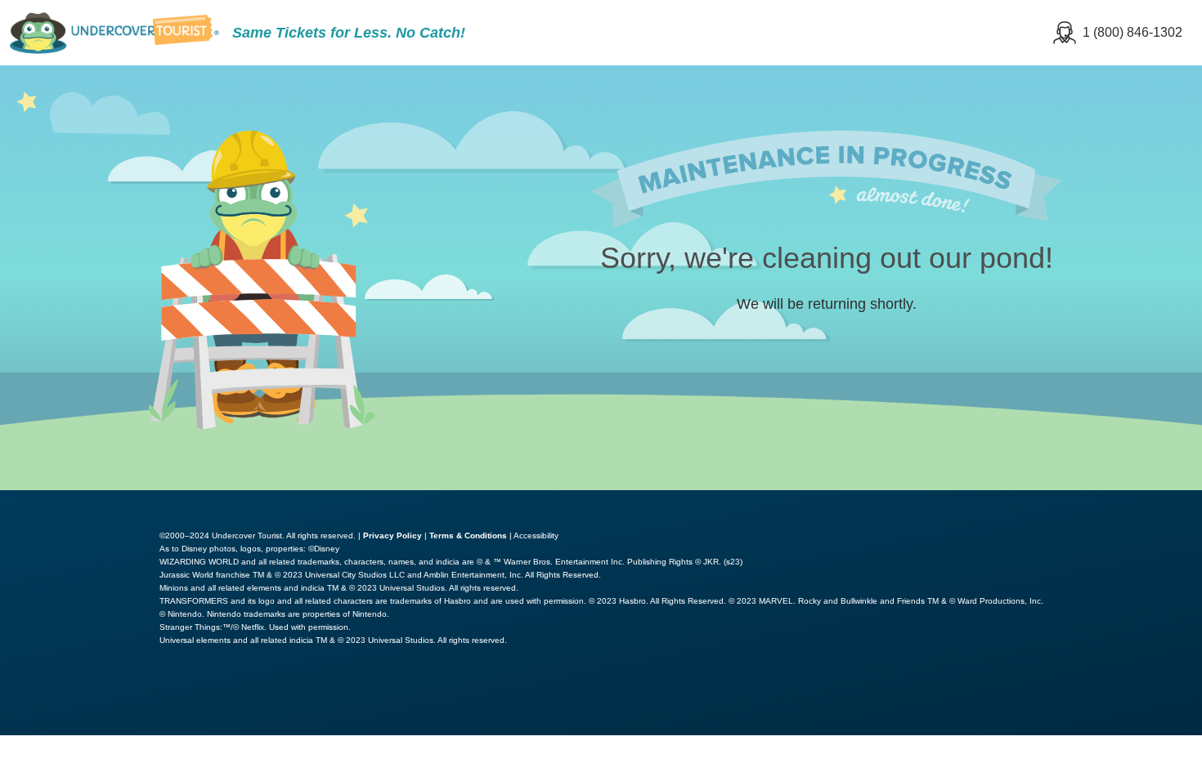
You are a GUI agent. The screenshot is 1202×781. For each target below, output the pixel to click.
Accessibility (536, 535)
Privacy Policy (392, 535)
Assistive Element (75, 698)
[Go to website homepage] (114, 33)
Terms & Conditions (468, 535)
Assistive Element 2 (233, 698)
